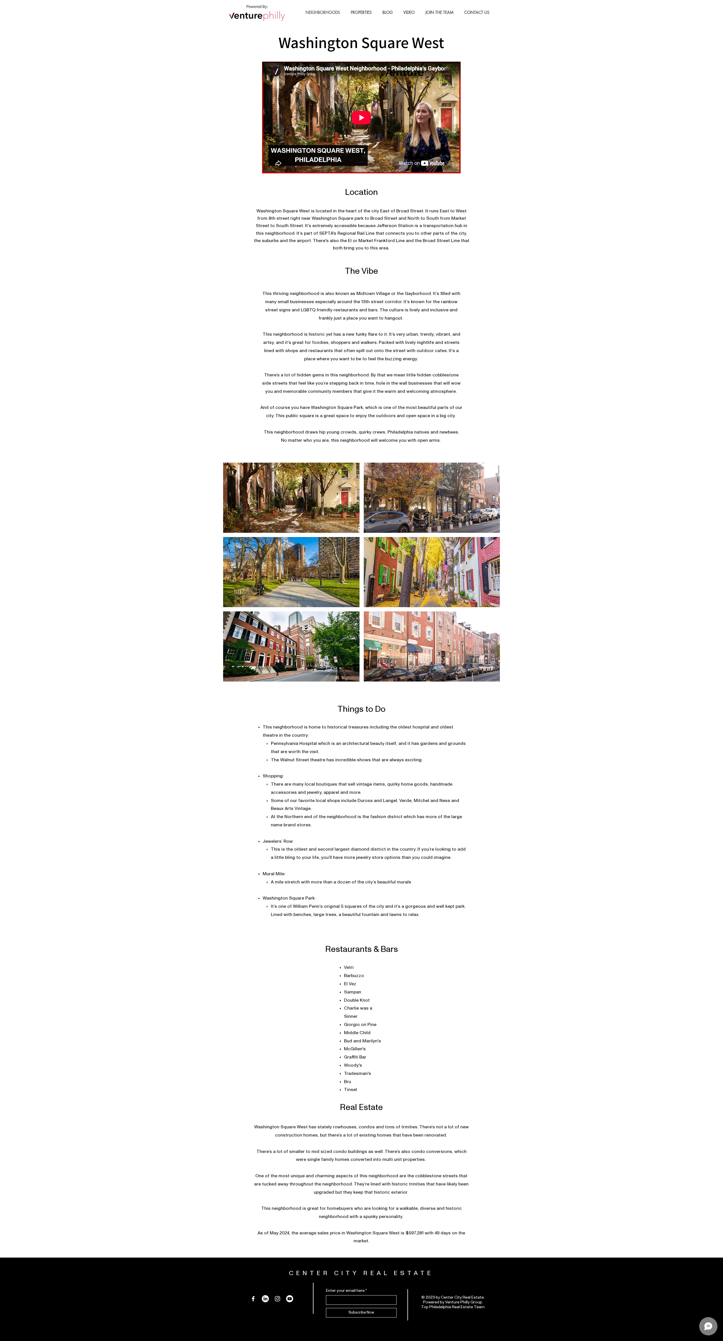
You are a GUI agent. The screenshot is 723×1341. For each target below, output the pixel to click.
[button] (291, 498)
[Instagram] (277, 1298)
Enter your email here (345, 1291)
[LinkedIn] (265, 1298)
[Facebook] (253, 1298)
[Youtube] (289, 1298)
